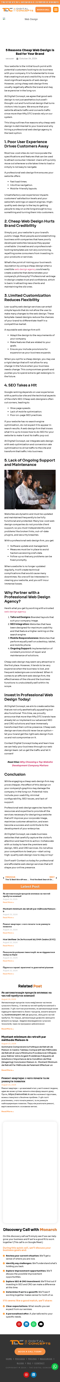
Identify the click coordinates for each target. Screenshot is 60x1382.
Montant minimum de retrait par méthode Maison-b (29, 910)
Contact (39, 1363)
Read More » (8, 902)
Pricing (32, 1359)
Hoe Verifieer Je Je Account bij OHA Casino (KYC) (29, 939)
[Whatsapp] (34, 1324)
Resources (46, 1359)
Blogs (20, 1363)
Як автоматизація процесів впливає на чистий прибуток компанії (26, 894)
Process (20, 1359)
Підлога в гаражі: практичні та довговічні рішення (28, 967)
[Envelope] (41, 1324)
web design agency (25, 269)
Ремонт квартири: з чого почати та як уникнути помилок (26, 925)
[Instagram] (19, 1324)
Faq (29, 1363)
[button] (56, 9)
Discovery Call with (30, 1229)
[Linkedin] (26, 1324)
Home (9, 1359)
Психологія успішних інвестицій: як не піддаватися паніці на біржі (29, 953)
